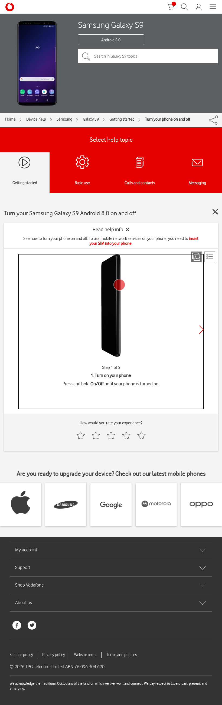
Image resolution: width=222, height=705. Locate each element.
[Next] (201, 330)
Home (10, 119)
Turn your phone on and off (167, 119)
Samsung (64, 119)
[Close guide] (215, 211)
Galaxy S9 (91, 119)
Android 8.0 (110, 40)
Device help (36, 119)
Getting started (122, 119)
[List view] (209, 256)
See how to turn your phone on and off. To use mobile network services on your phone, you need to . (110, 241)
